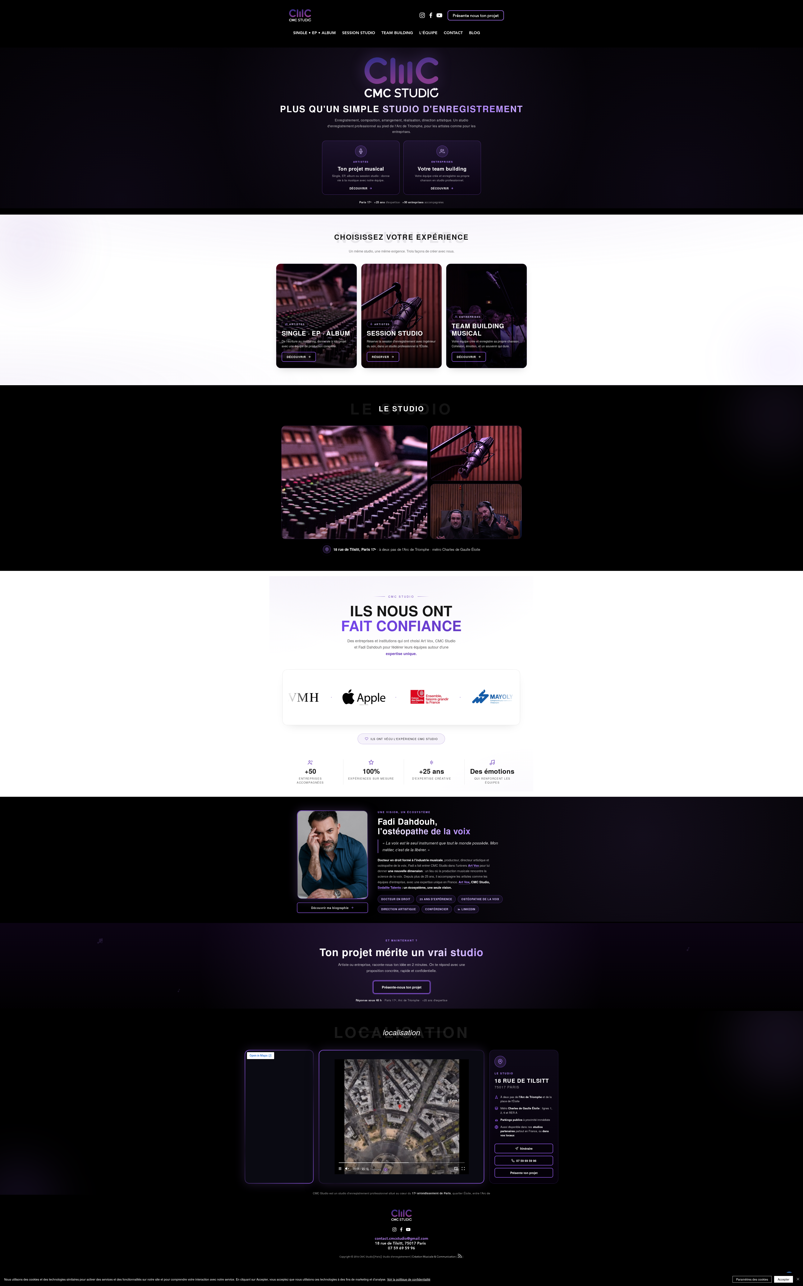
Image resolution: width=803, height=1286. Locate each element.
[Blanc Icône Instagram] (422, 15)
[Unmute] (347, 1168)
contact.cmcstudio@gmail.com (401, 1238)
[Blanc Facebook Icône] (430, 15)
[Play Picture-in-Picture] (456, 1168)
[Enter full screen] (463, 1168)
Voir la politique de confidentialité (408, 1279)
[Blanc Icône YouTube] (439, 15)
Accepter (783, 1279)
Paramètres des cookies (752, 1279)
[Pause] (340, 1168)
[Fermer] (797, 1279)
